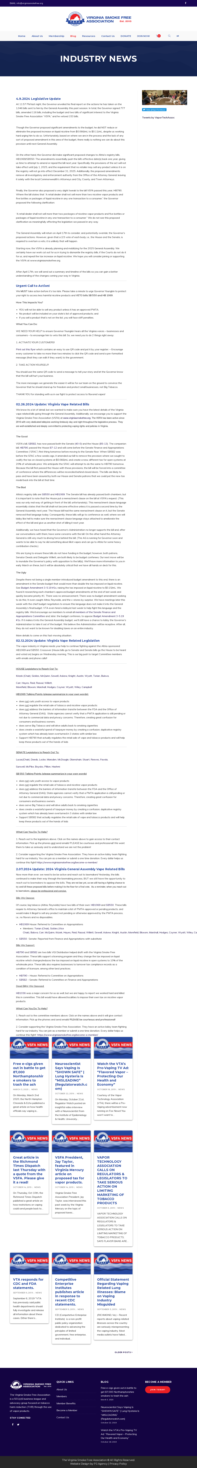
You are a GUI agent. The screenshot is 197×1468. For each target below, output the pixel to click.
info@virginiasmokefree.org (30, 3)
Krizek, (59, 932)
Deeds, (34, 759)
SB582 (32, 443)
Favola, (104, 759)
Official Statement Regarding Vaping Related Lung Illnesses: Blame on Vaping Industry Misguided (113, 1292)
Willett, (48, 682)
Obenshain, (76, 759)
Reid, (32, 682)
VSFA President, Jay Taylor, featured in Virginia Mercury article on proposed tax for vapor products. (69, 1170)
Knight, (72, 675)
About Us (61, 1389)
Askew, (64, 675)
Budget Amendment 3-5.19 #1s (38, 587)
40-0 (78, 443)
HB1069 (60, 494)
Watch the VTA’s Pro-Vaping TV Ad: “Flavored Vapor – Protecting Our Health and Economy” (119, 1434)
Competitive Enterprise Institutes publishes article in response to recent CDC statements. (69, 1292)
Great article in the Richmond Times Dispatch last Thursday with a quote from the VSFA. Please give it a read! (29, 1170)
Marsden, (52, 759)
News (34, 1089)
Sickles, (36, 675)
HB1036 (21, 993)
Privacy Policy (118, 1463)
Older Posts (123, 1352)
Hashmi (56, 766)
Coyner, (61, 687)
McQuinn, (45, 675)
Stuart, (86, 759)
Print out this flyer (26, 349)
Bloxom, (31, 687)
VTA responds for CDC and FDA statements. (28, 1284)
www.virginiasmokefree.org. (77, 417)
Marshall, (41, 687)
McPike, (30, 766)
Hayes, (25, 682)
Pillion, (47, 766)
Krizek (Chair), (23, 675)
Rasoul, (40, 682)
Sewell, (55, 675)
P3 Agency (100, 1463)
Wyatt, (88, 675)
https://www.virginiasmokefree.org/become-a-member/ (67, 862)
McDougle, (63, 759)
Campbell (87, 687)
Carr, (18, 682)
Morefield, (21, 687)
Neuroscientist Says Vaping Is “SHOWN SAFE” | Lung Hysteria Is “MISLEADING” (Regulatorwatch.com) (71, 1076)
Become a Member (66, 1410)
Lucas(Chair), (23, 759)
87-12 (54, 447)
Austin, (80, 675)
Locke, (42, 759)
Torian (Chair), (42, 928)
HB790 (24, 447)
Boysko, (39, 766)
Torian (96, 675)
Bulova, (105, 675)
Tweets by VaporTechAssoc (158, 117)
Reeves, (95, 759)
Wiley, (77, 687)
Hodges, (51, 687)
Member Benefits (66, 1403)
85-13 (103, 443)
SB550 (46, 494)
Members (61, 1396)
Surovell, (20, 766)
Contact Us (62, 1417)
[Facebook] (185, 3)
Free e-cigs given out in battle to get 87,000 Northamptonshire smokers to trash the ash (118, 1391)
